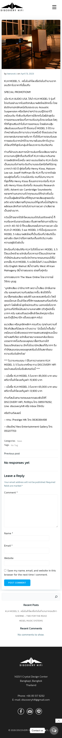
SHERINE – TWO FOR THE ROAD (31, 616)
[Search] (56, 596)
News (19, 441)
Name (8, 533)
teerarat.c (12, 73)
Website (9, 558)
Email (8, 546)
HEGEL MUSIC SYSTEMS (31, 620)
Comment (11, 492)
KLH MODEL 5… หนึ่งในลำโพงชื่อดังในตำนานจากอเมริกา (31, 611)
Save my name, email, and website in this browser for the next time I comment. (30, 572)
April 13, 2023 (27, 73)
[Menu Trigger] (54, 6)
